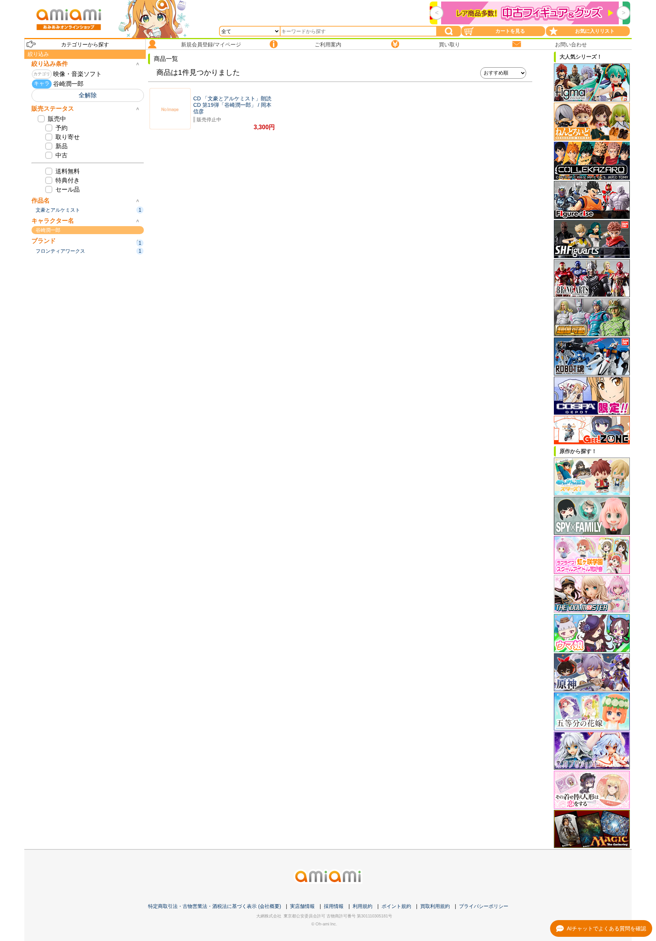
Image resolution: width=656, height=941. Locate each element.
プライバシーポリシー (483, 906)
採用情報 (334, 906)
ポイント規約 (396, 906)
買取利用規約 (435, 906)
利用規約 (362, 906)
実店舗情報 (302, 906)
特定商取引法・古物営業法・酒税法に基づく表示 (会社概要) (214, 906)
